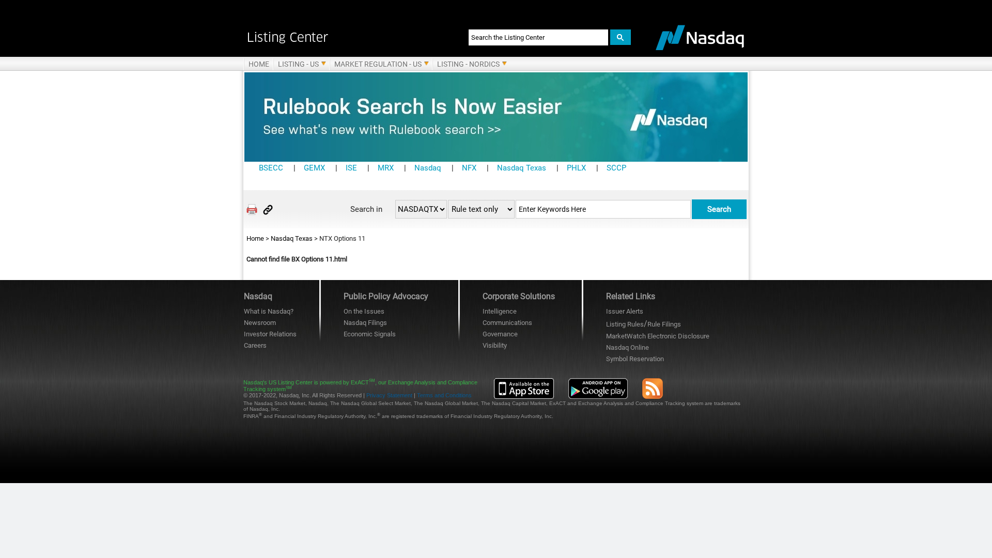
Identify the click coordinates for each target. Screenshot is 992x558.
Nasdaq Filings (365, 323)
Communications (507, 323)
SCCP (616, 168)
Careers (255, 345)
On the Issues (364, 311)
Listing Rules (625, 324)
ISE (351, 168)
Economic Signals (370, 334)
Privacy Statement (389, 395)
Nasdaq (427, 168)
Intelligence (500, 311)
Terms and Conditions (444, 395)
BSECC (271, 168)
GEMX (314, 168)
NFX (469, 168)
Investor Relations (270, 334)
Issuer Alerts (624, 311)
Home (255, 238)
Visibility (495, 345)
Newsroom (260, 323)
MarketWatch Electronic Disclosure (657, 336)
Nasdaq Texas (521, 168)
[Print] (251, 209)
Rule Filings (664, 324)
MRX (386, 168)
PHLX (576, 168)
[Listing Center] (345, 37)
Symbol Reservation (635, 359)
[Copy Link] (268, 209)
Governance (500, 334)
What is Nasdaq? (268, 311)
